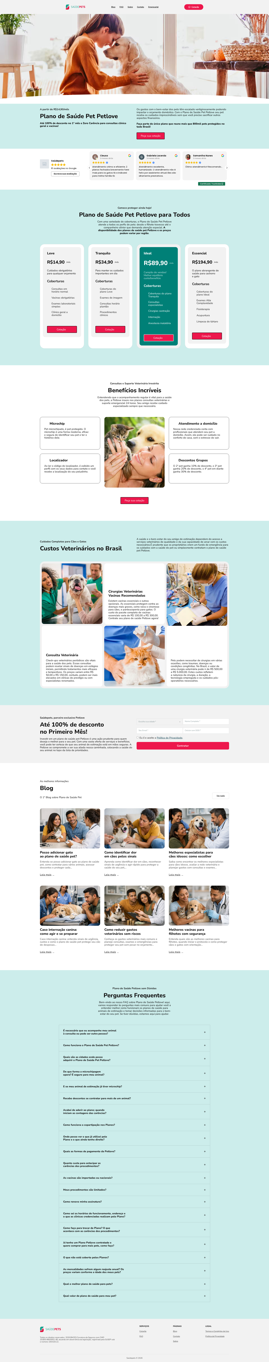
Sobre (130, 7)
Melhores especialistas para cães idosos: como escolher (191, 854)
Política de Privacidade (169, 737)
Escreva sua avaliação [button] (65, 173)
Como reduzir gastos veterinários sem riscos (122, 931)
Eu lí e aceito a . (161, 737)
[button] (227, 168)
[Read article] (70, 828)
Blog (113, 7)
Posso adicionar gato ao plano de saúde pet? (58, 854)
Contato (140, 7)
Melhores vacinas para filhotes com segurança (187, 931)
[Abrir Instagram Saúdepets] (46, 1348)
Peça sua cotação (150, 135)
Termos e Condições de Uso (217, 1331)
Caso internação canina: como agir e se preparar (59, 931)
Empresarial (153, 7)
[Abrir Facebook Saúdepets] (41, 1348)
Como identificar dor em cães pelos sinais (120, 854)
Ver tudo (221, 795)
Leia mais (46, 874)
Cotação (195, 7)
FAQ (121, 7)
